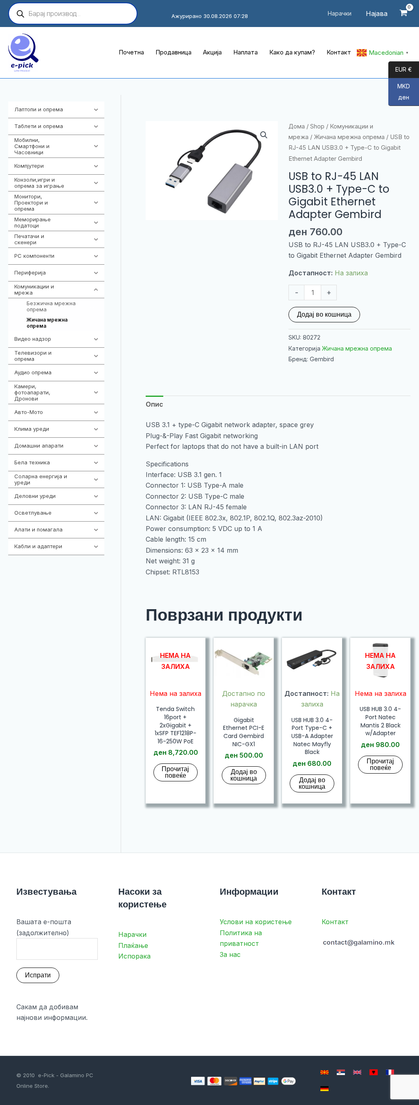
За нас (230, 954)
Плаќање (133, 945)
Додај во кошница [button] (243, 775)
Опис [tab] (154, 404)
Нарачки (132, 934)
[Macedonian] (324, 1072)
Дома (296, 126)
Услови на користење (256, 922)
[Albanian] (373, 1072)
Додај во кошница (324, 314)
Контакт (335, 922)
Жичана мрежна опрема (349, 137)
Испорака (134, 956)
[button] (264, 135)
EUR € (400, 70)
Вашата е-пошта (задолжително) (43, 927)
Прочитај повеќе (175, 772)
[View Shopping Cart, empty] (403, 14)
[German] (324, 1089)
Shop (317, 126)
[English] (357, 1072)
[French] (390, 1072)
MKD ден (399, 92)
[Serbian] (341, 1072)
